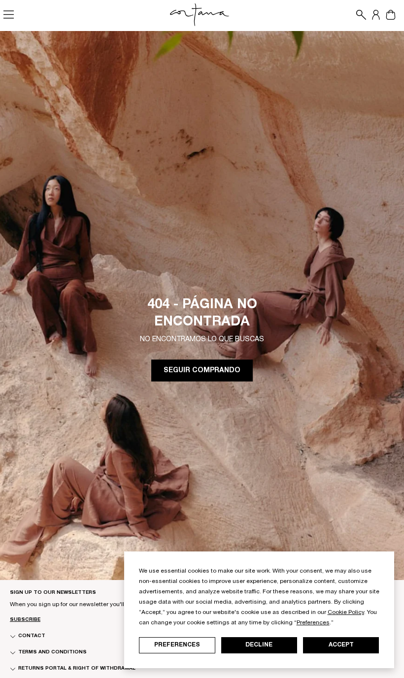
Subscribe (25, 619)
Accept (341, 645)
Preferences (177, 645)
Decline (258, 645)
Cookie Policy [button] (346, 612)
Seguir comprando (202, 370)
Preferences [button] (313, 623)
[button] (358, 15)
